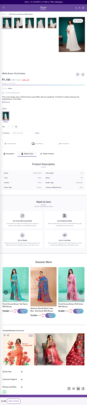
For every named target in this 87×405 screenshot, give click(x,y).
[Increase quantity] (16, 127)
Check (37, 133)
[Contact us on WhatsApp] (5, 392)
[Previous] (6, 292)
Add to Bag (14, 401)
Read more (6, 102)
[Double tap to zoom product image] (72, 34)
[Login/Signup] (79, 8)
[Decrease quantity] (8, 127)
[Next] (81, 292)
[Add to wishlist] (78, 74)
